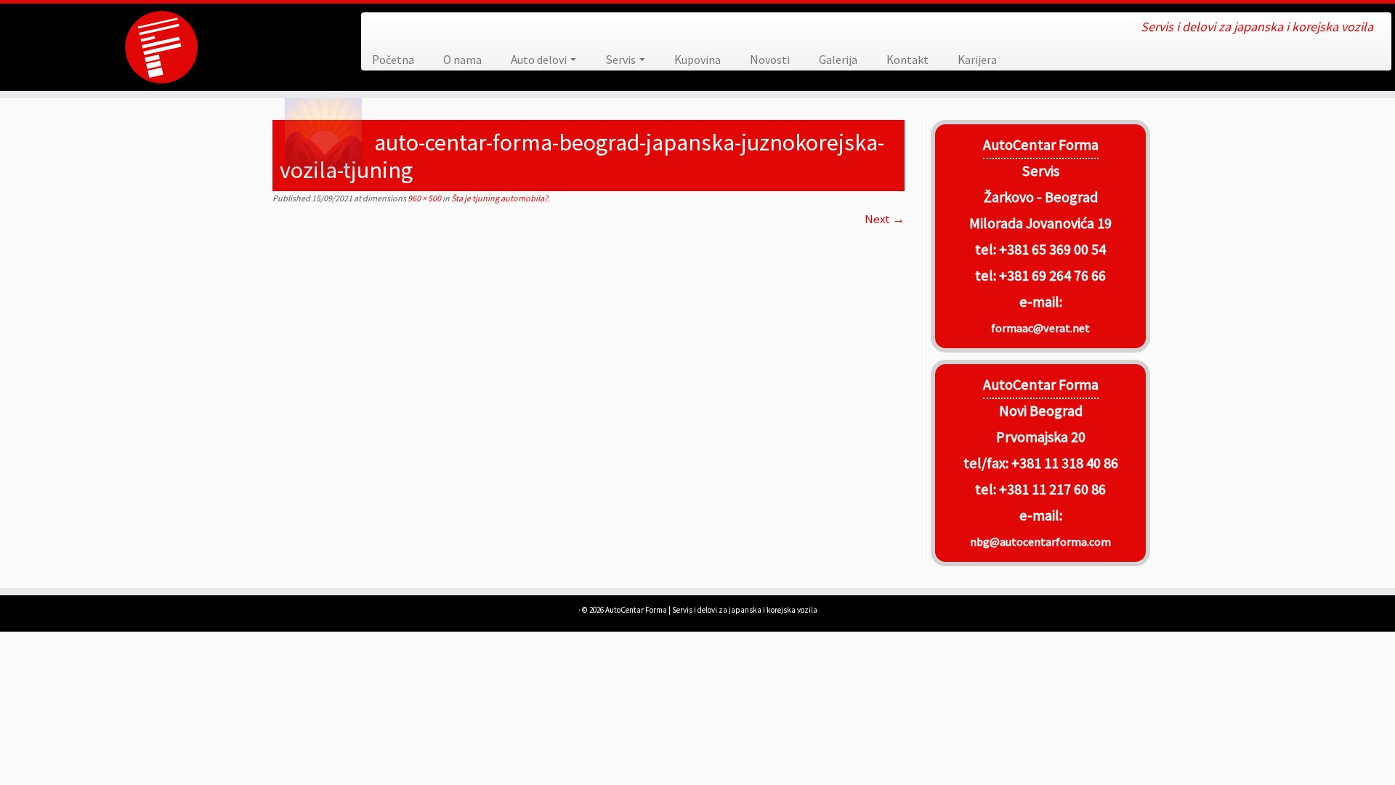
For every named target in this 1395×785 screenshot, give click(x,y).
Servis (621, 60)
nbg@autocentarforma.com (1040, 541)
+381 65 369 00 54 (1052, 249)
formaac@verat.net (1040, 328)
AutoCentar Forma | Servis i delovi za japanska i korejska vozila (711, 610)
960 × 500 (423, 198)
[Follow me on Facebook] (383, 28)
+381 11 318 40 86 (1063, 463)
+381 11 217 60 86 (1052, 489)
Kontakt (907, 60)
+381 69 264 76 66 (1052, 275)
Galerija (838, 60)
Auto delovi (540, 60)
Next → (885, 219)
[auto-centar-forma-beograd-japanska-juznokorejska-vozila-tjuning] (588, 389)
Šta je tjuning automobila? (499, 198)
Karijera (977, 60)
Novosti (770, 60)
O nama (462, 60)
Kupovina (697, 60)
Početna (393, 60)
